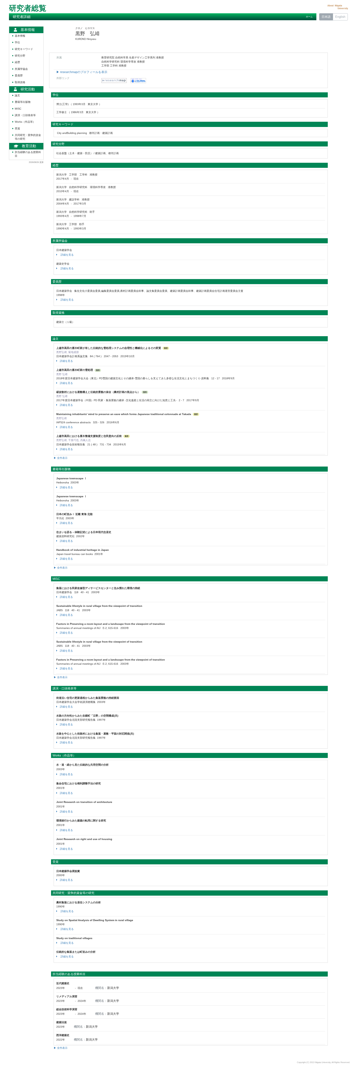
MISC (18, 108)
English (340, 16)
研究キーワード (24, 49)
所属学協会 (21, 69)
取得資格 (20, 82)
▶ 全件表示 (60, 457)
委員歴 (19, 75)
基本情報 (20, 35)
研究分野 (20, 55)
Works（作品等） (25, 121)
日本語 (326, 16)
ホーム (309, 16)
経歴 (17, 62)
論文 (17, 95)
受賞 (17, 128)
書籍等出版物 (22, 102)
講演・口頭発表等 (25, 115)
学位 (17, 42)
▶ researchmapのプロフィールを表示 (81, 72)
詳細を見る (67, 254)
